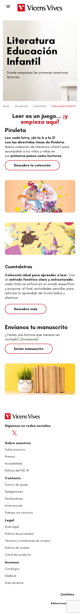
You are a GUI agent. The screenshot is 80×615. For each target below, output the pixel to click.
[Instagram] (30, 433)
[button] (32, 165)
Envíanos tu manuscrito (36, 327)
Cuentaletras (18, 266)
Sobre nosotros (18, 443)
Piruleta (15, 130)
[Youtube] (22, 433)
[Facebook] (8, 433)
